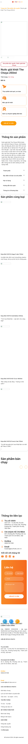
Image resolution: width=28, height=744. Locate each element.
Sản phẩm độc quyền (14, 8)
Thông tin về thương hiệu (10, 190)
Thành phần (6, 170)
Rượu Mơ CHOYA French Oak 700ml (12, 441)
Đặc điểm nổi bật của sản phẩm (12, 175)
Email (2, 680)
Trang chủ (4, 8)
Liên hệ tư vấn (14, 596)
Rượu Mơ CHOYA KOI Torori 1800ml (11, 378)
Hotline (3, 671)
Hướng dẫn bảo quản (9, 185)
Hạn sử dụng (7, 180)
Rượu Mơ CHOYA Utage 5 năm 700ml (12, 254)
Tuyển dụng (5, 730)
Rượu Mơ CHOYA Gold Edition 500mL (12, 316)
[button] (14, 170)
